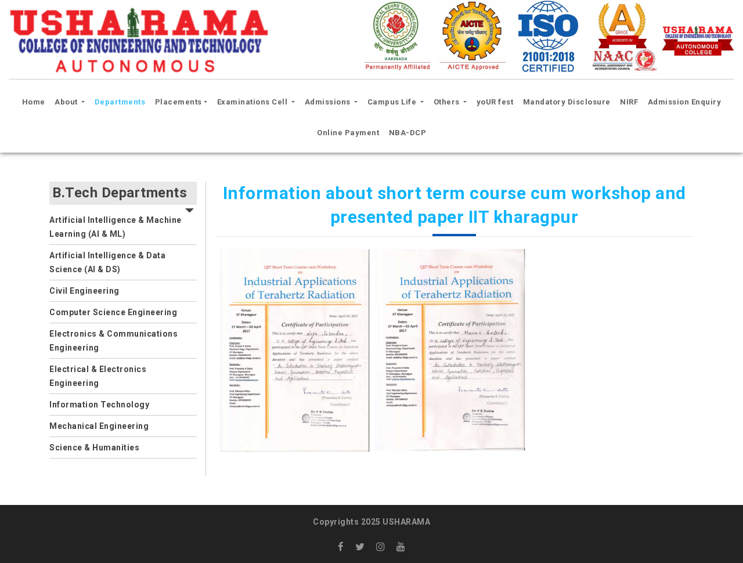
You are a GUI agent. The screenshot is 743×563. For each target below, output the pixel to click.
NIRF (629, 102)
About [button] (67, 102)
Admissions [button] (329, 102)
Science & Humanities (94, 447)
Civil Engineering (84, 290)
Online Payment (348, 132)
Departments (120, 102)
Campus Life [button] (393, 102)
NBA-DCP (408, 132)
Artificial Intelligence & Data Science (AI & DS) (107, 262)
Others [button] (448, 102)
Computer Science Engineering (113, 312)
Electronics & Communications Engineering (113, 340)
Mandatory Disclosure (567, 102)
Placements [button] (178, 102)
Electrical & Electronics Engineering (97, 376)
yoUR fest (495, 102)
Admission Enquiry (685, 102)
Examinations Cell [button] (253, 102)
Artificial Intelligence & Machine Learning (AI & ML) (115, 227)
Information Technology (99, 404)
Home (35, 101)
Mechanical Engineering (99, 426)
